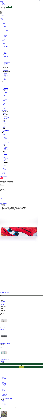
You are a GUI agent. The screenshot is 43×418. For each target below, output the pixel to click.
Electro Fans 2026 (3, 391)
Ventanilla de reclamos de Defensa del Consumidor (7, 398)
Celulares (3, 377)
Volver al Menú (1, 18)
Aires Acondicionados (4, 378)
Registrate (3, 401)
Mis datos (2, 2)
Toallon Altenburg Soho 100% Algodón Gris (5, 343)
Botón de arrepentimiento (4, 397)
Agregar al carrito (2, 344)
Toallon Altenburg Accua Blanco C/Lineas (4, 359)
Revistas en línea (3, 403)
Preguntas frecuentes (4, 396)
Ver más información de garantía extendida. (5, 210)
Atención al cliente (4, 395)
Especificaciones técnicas (2, 304)
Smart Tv (3, 382)
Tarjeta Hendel (3, 173)
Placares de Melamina (4, 386)
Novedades (3, 389)
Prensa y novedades (4, 404)
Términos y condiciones (4, 394)
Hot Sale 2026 (3, 390)
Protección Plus (3, 402)
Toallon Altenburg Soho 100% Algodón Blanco (5, 327)
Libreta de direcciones (4, 4)
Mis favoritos (3, 3)
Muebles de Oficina (4, 385)
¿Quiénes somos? (3, 400)
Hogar (2, 379)
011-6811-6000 (41, 0)
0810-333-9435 (20, 0)
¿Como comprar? (3, 172)
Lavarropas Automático (4, 384)
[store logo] (9, 7)
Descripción (1, 311)
